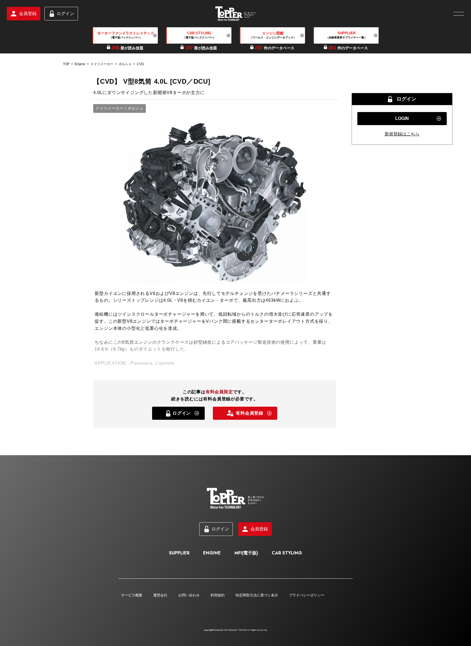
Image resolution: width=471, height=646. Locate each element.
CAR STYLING (287, 553)
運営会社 (160, 595)
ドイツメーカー (101, 64)
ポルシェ (125, 64)
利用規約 (217, 595)
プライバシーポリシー (306, 595)
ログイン (65, 13)
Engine (80, 64)
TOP (66, 64)
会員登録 (28, 13)
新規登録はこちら (402, 134)
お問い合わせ (189, 595)
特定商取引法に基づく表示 (256, 595)
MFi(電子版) (246, 553)
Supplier (179, 553)
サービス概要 (131, 595)
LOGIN (402, 118)
